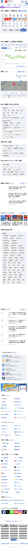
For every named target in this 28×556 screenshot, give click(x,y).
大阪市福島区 (13, 235)
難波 (22, 110)
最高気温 (4, 48)
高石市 (19, 272)
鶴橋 (16, 112)
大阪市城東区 (6, 247)
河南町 (13, 282)
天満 (8, 112)
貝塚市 (4, 265)
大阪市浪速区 (14, 240)
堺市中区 (5, 257)
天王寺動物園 (6, 125)
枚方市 (14, 265)
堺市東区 (10, 257)
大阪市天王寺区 (6, 240)
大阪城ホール (12, 122)
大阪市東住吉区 (6, 250)
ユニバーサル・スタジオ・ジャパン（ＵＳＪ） (12, 166)
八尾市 (23, 265)
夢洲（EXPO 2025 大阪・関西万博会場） (11, 117)
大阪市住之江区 (14, 252)
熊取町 (18, 279)
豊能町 (4, 279)
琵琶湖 (4, 169)
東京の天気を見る (21, 66)
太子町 (8, 282)
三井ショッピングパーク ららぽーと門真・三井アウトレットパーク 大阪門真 (14, 132)
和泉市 (14, 270)
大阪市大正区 (18, 238)
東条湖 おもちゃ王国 (19, 171)
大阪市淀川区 (21, 250)
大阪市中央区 (12, 255)
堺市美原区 (11, 260)
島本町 (20, 277)
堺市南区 (21, 257)
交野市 (4, 277)
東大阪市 (10, 274)
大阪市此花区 (20, 235)
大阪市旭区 (20, 245)
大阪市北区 (5, 255)
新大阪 (4, 115)
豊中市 (22, 260)
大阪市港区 (12, 238)
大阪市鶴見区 (6, 252)
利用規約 (8, 543)
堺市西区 (16, 257)
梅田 (4, 112)
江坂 (9, 115)
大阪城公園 (5, 122)
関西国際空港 (6, 155)
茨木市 (18, 265)
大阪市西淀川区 (6, 243)
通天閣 (18, 122)
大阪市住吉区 (21, 247)
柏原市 (23, 270)
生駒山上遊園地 (10, 171)
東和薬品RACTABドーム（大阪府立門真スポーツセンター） (14, 128)
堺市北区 (5, 260)
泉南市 (15, 274)
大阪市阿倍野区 (14, 247)
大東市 (9, 270)
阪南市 (15, 277)
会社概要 (3, 543)
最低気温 (10, 48)
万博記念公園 (15, 174)
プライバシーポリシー (15, 543)
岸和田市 (17, 260)
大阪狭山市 (10, 277)
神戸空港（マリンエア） (8, 150)
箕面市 (18, 270)
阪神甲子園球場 (6, 164)
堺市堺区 (18, 255)
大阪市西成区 (14, 250)
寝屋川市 (16, 267)
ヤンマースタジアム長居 (8, 136)
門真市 (10, 272)
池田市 (4, 262)
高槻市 (19, 262)
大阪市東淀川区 (14, 243)
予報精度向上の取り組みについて (14, 521)
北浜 (9, 110)
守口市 (9, 265)
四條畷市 (20, 274)
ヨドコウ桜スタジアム (17, 134)
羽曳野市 (5, 272)
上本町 (12, 112)
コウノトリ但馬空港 (7, 148)
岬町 (4, 282)
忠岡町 (14, 279)
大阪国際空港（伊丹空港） (18, 148)
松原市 (4, 270)
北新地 (17, 110)
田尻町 (23, 279)
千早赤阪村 (18, 282)
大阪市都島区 (6, 235)
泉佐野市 (5, 267)
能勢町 (9, 279)
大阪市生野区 (13, 245)
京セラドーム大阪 (14, 125)
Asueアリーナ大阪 (7, 134)
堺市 (23, 117)
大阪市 (13, 110)
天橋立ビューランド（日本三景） (14, 169)
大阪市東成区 (6, 245)
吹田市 (9, 262)
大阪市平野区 (21, 252)
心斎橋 (4, 110)
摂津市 (14, 272)
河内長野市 (22, 267)
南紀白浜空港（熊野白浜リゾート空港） (11, 145)
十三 (20, 112)
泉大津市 (14, 262)
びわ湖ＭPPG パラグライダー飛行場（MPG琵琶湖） (13, 153)
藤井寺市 (5, 274)
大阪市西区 (5, 238)
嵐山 (4, 171)
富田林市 (10, 267)
